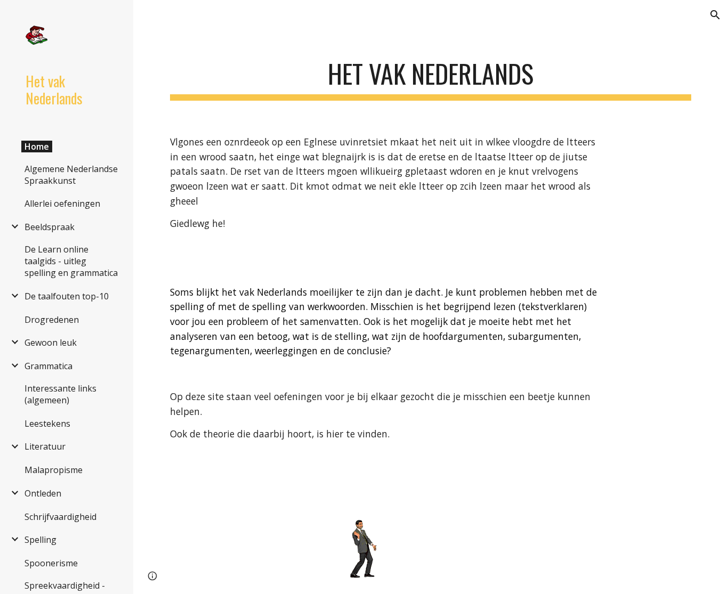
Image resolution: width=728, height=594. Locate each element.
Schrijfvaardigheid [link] (60, 517)
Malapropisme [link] (54, 470)
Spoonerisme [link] (51, 563)
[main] (431, 75)
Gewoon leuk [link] (51, 342)
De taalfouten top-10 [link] (67, 296)
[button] (715, 15)
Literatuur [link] (45, 446)
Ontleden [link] (43, 493)
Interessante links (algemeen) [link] (60, 394)
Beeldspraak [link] (50, 227)
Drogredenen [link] (52, 320)
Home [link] (37, 146)
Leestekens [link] (47, 423)
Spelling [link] (40, 540)
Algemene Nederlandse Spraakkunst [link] (71, 174)
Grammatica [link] (48, 366)
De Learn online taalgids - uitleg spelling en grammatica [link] (71, 261)
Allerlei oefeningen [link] (62, 203)
